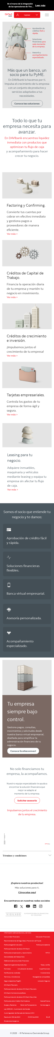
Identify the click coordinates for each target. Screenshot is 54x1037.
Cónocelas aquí (27, 892)
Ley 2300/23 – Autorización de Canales (17, 1009)
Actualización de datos (25, 969)
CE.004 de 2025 (33, 1017)
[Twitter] (21, 906)
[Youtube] (28, 906)
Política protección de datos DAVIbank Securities (20, 997)
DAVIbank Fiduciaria (10, 985)
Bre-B (48, 1017)
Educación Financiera (43, 937)
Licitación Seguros (44, 981)
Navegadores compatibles (41, 977)
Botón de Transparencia (28, 1005)
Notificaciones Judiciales (12, 973)
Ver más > (12, 233)
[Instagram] (40, 906)
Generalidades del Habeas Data (14, 957)
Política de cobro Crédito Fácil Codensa (17, 1001)
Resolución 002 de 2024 (12, 1017)
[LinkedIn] (34, 906)
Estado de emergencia (11, 1021)
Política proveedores (43, 945)
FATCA (48, 953)
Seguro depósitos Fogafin (12, 981)
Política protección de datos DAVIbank (17, 949)
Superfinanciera (44, 969)
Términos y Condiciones (12, 977)
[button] (47, 15)
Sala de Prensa (45, 1001)
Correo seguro (45, 1005)
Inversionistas (45, 973)
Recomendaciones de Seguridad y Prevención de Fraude (22, 941)
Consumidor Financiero (12, 937)
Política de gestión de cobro (13, 945)
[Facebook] (15, 906)
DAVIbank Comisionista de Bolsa (15, 993)
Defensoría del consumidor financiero (16, 961)
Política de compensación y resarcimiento (18, 953)
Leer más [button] (40, 5)
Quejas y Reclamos (10, 1005)
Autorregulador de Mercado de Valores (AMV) (19, 1013)
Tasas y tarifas (45, 965)
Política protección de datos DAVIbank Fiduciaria (20, 989)
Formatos (7, 969)
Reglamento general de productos (15, 965)
